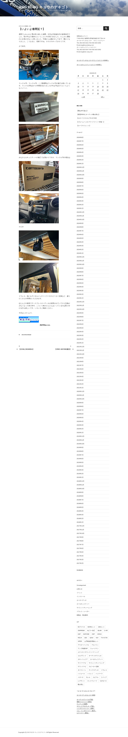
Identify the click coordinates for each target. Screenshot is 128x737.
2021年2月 (80, 384)
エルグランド (82, 655)
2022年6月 (80, 324)
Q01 (85, 637)
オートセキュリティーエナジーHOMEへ (89, 64)
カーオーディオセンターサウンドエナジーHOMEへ (93, 60)
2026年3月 (80, 156)
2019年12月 (80, 436)
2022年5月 (80, 328)
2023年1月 (80, 298)
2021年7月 (80, 365)
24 (78, 93)
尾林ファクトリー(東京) (84, 702)
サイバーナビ (82, 663)
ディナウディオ (94, 670)
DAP (79, 634)
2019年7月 (80, 455)
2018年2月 (80, 518)
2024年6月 (80, 234)
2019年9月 (80, 447)
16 (107, 86)
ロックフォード (92, 681)
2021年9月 (80, 358)
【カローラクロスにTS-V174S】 (87, 118)
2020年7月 (80, 410)
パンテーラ (99, 673)
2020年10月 (80, 399)
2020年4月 (80, 421)
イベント (79, 593)
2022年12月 (80, 302)
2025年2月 (80, 204)
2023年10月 (80, 264)
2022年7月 (80, 320)
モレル (88, 677)
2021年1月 (80, 387)
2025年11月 (80, 171)
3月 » (102, 97)
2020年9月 (80, 402)
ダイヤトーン (82, 670)
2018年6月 (80, 503)
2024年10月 (80, 219)
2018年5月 (80, 507)
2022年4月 (80, 331)
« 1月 (83, 97)
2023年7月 (80, 275)
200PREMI (81, 630)
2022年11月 (80, 305)
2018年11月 (80, 485)
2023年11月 (80, 260)
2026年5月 (80, 148)
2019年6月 (80, 458)
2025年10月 (80, 175)
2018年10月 (80, 488)
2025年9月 (80, 178)
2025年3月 (80, 201)
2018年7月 (80, 500)
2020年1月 (80, 432)
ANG (30, 26)
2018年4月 (80, 511)
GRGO (99, 634)
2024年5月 (80, 238)
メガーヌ (80, 677)
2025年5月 (80, 193)
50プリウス (81, 627)
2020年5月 (80, 417)
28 (98, 93)
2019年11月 (80, 440)
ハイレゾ (90, 673)
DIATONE (86, 634)
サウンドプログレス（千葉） (86, 706)
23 (107, 90)
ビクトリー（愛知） (83, 713)
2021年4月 (80, 376)
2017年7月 (80, 544)
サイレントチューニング (84, 607)
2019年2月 (80, 473)
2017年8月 (80, 541)
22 (103, 90)
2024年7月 (80, 231)
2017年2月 (80, 563)
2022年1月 (80, 343)
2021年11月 (80, 350)
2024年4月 (80, 242)
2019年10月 (80, 444)
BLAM (100, 630)
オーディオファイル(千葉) (85, 699)
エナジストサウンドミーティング (88, 652)
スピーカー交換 (94, 666)
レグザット (81, 681)
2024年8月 (80, 227)
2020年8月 (80, 406)
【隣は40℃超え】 (82, 111)
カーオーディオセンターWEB (86, 695)
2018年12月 (80, 481)
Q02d (91, 637)
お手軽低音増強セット (91, 641)
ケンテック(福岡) (82, 704)
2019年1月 (80, 477)
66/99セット (91, 627)
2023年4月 (80, 287)
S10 (97, 637)
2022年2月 (80, 339)
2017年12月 (80, 526)
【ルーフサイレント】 (84, 125)
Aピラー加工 (91, 630)
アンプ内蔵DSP (83, 648)
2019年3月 (80, 470)
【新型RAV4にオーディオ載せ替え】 (88, 114)
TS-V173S (104, 637)
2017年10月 (80, 533)
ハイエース (81, 673)
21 (98, 90)
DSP (93, 634)
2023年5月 (80, 283)
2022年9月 (80, 313)
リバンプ (104, 677)
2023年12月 (80, 257)
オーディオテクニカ (95, 655)
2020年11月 (80, 395)
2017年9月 (80, 537)
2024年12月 (80, 212)
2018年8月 (80, 496)
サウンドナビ (82, 666)
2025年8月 (80, 182)
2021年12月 (80, 346)
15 (103, 86)
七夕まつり (103, 681)
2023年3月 (80, 290)
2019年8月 (80, 451)
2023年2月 (80, 294)
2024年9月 (80, 223)
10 (78, 86)
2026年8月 (80, 137)
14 (98, 86)
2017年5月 (80, 552)
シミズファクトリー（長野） (86, 708)
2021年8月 (80, 361)
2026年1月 (80, 163)
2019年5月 (80, 462)
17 (78, 90)
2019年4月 (80, 466)
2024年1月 (80, 253)
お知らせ (79, 589)
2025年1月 (80, 208)
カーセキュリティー (83, 604)
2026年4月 (80, 152)
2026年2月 (80, 160)
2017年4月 (80, 556)
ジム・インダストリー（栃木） (86, 711)
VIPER (80, 641)
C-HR (106, 630)
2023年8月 (80, 272)
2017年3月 (80, 559)
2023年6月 (80, 279)
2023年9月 (80, 268)
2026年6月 (80, 145)
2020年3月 (80, 425)
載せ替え (80, 684)
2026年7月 (80, 141)
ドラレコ (104, 670)
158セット (101, 627)
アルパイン (95, 645)
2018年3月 (80, 514)
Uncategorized (26, 334)
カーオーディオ (81, 600)
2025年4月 (80, 197)
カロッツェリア (83, 659)
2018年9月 (80, 492)
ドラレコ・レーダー (83, 611)
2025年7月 (80, 186)
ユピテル (95, 677)
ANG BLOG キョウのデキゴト (44, 7)
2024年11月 (80, 216)
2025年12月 (80, 167)
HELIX (80, 637)
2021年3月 (80, 380)
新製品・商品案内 (82, 615)
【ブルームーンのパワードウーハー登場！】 (91, 122)
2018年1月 (80, 522)
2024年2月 (80, 249)
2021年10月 (80, 354)
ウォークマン (94, 648)
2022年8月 (80, 317)
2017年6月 (80, 548)
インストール (81, 596)
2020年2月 (80, 429)
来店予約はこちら (45, 325)
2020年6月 (80, 414)
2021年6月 (80, 369)
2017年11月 (80, 529)
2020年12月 (80, 391)
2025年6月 (80, 189)
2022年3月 (80, 335)
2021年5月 (80, 372)
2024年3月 (80, 245)
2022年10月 (80, 309)
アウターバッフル (83, 645)
